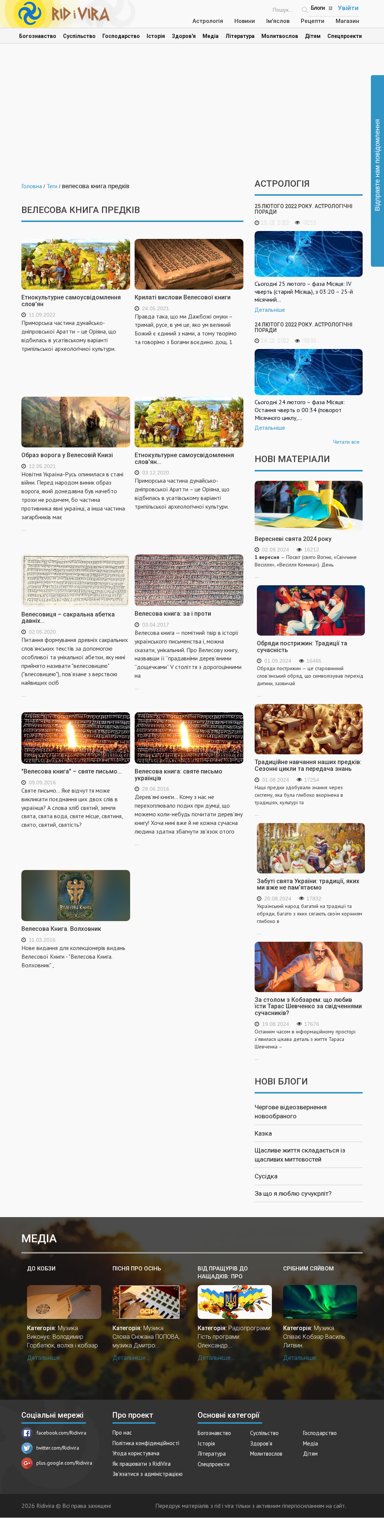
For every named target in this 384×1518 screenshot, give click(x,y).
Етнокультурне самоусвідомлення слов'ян (71, 301)
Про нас (122, 1432)
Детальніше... (45, 1357)
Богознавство (37, 36)
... (73, 501)
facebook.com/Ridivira (61, 1432)
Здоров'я (184, 36)
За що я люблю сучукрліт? (293, 1193)
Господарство (121, 36)
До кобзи (41, 1268)
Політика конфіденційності (145, 1443)
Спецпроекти (344, 36)
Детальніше (270, 310)
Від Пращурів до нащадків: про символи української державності (230, 1273)
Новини (244, 21)
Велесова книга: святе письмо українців (178, 775)
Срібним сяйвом (308, 1268)
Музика (68, 1328)
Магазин (347, 21)
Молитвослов (279, 36)
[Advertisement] (192, 115)
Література (240, 36)
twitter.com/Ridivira (57, 1447)
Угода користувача (135, 1453)
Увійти (348, 8)
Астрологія (207, 21)
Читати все (346, 442)
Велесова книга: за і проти (173, 613)
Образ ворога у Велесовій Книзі (67, 455)
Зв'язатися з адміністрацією (147, 1473)
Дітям (313, 36)
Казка (263, 1133)
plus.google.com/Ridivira (64, 1462)
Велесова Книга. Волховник (61, 928)
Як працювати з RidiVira (141, 1463)
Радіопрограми (249, 1328)
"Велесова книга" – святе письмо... (71, 771)
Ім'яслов (278, 21)
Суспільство (79, 36)
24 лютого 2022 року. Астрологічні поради (303, 327)
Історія (156, 36)
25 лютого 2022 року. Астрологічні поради (303, 209)
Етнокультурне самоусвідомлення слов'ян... (184, 458)
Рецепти (312, 21)
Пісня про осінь (136, 1268)
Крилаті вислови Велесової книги (183, 297)
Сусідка (266, 1176)
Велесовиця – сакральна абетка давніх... (68, 618)
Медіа (210, 36)
